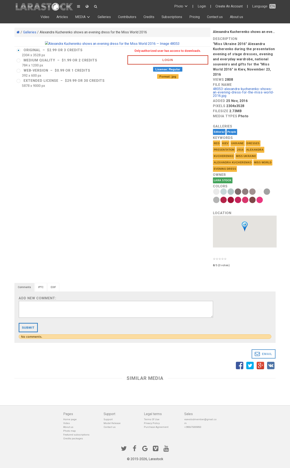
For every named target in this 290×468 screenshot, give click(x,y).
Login (202, 6)
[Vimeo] (155, 448)
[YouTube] (166, 448)
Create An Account (229, 6)
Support (108, 419)
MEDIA (80, 17)
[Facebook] (134, 448)
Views (218, 80)
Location (222, 213)
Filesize (220, 111)
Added (219, 101)
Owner (219, 175)
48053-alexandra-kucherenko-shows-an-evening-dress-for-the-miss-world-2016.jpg (243, 92)
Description (225, 39)
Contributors (127, 17)
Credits (149, 17)
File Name (222, 85)
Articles (62, 17)
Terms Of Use (151, 419)
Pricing (194, 17)
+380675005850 (192, 427)
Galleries (104, 17)
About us (236, 17)
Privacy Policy (152, 423)
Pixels (219, 106)
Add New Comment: (37, 298)
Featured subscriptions (76, 434)
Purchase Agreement (156, 427)
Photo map (69, 431)
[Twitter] (124, 448)
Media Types (225, 116)
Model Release (112, 423)
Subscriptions (172, 17)
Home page (70, 419)
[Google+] (145, 448)
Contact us (215, 17)
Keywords (223, 138)
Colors (220, 186)
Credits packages (73, 438)
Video (45, 17)
